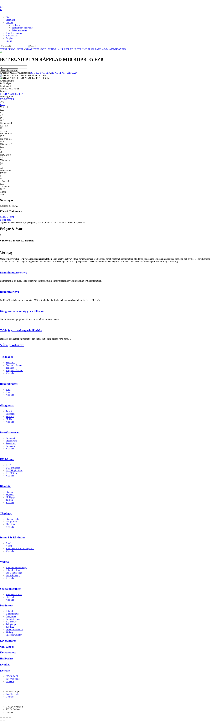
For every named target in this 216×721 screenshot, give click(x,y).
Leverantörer (8, 640)
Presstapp (10, 446)
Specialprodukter (11, 588)
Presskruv (11, 443)
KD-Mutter (7, 459)
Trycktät (10, 494)
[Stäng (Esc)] (10, 717)
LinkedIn (10, 681)
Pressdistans (12, 440)
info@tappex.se (13, 679)
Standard (10, 362)
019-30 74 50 (12, 676)
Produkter (6, 605)
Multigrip (10, 497)
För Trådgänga (13, 575)
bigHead (10, 597)
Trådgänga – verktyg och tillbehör (21, 330)
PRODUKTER (16, 49)
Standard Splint (13, 519)
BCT (44, 49)
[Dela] (7, 717)
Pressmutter (11, 438)
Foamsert (10, 414)
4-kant (9, 546)
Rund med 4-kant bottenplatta (20, 548)
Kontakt (5, 670)
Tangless (10, 368)
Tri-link (9, 500)
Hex (8, 389)
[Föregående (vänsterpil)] (1, 720)
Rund (9, 392)
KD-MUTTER (32, 49)
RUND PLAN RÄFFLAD (61, 49)
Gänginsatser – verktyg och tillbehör (22, 311)
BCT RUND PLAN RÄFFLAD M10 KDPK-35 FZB (100, 49)
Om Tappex (7, 646)
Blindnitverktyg (10, 291)
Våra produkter (12, 345)
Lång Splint (11, 521)
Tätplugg (6, 513)
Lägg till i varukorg (9, 70)
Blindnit (5, 486)
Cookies (10, 696)
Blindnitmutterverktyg (14, 272)
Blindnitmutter (9, 383)
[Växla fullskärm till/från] (4, 717)
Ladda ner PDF (7, 217)
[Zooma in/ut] (1, 717)
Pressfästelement (10, 432)
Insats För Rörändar (13, 537)
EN (1, 7)
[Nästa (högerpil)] (4, 720)
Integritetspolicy (13, 694)
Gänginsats (7, 405)
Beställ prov (5, 220)
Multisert (10, 419)
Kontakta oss (8, 652)
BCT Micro (11, 473)
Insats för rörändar (14, 629)
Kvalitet (5, 664)
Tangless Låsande (14, 370)
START (3, 49)
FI (1, 9)
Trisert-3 (10, 416)
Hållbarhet (6, 658)
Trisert (9, 411)
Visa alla (10, 373)
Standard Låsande (14, 365)
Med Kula (11, 524)
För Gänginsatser (14, 572)
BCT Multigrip (13, 467)
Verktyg (5, 561)
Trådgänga (7, 356)
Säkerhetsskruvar (14, 594)
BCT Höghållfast (14, 470)
